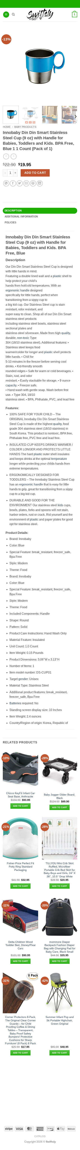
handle (24, 290)
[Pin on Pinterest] (33, 183)
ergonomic (13, 290)
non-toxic (23, 337)
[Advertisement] (40, 1090)
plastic (57, 276)
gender (23, 679)
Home (7, 127)
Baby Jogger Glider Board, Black (59, 796)
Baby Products (25, 127)
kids (60, 505)
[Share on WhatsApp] (6, 183)
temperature (59, 458)
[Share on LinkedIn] (40, 183)
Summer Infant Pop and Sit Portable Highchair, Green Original (60, 1020)
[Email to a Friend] (26, 183)
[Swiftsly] (40, 14)
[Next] (75, 116)
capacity (11, 385)
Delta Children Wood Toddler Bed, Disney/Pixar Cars (20, 945)
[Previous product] (13, 156)
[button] (6, 15)
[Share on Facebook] (13, 183)
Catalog (39, 1136)
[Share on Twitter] (20, 183)
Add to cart (35, 172)
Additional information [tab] (21, 216)
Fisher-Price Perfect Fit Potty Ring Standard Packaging (20, 866)
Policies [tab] (11, 222)
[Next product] (6, 156)
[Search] (13, 14)
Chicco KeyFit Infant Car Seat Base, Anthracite (20, 795)
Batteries (15, 703)
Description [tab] (13, 210)
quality (65, 333)
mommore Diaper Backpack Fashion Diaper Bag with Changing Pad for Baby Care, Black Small (59, 947)
